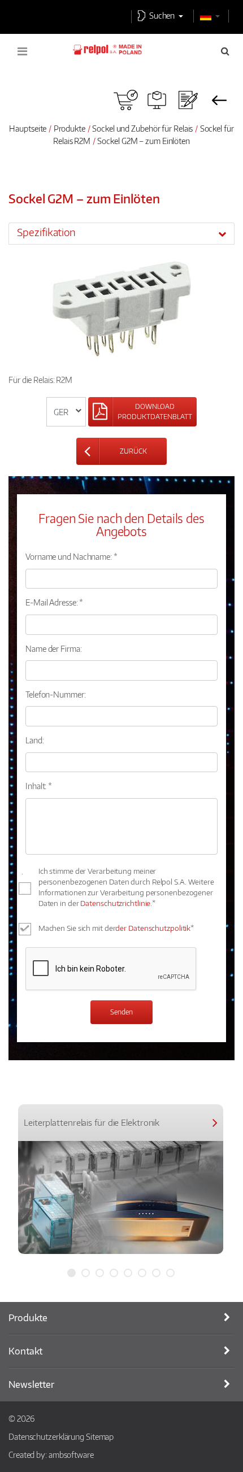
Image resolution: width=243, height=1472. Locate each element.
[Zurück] (219, 100)
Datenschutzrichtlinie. (116, 903)
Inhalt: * (38, 786)
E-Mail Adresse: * (54, 602)
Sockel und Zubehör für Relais (142, 128)
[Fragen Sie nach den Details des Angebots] (188, 100)
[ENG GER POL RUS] (66, 411)
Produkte (69, 128)
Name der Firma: (53, 648)
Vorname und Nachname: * (71, 556)
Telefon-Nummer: (55, 694)
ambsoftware (71, 1454)
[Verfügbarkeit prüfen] (125, 100)
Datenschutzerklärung (46, 1436)
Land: (34, 740)
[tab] (121, 233)
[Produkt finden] (157, 100)
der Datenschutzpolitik (152, 928)
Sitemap (100, 1436)
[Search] (225, 50)
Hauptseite (27, 128)
